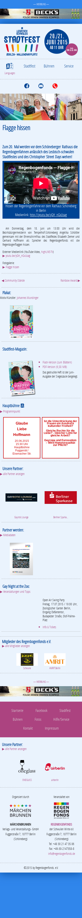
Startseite (17, 710)
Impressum (52, 728)
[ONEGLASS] (27, 766)
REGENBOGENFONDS (61, 824)
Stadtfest (29, 66)
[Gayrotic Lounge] (21, 497)
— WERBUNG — (41, 4)
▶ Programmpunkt (10, 411)
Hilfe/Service (61, 719)
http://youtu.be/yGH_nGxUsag (48, 215)
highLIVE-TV (47, 252)
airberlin (55, 780)
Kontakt (28, 728)
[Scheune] (27, 659)
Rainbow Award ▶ (70, 280)
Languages (10, 73)
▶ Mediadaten (7, 535)
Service (69, 66)
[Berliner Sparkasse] (61, 497)
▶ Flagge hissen (11, 267)
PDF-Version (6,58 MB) (55, 367)
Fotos (38, 719)
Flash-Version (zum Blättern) (57, 362)
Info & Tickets (49, 627)
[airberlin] (55, 766)
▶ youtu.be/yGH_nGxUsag (16, 255)
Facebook (41, 710)
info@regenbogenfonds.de (61, 853)
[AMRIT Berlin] (55, 659)
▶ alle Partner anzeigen (12, 474)
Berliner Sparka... (60, 517)
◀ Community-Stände (13, 280)
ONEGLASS (27, 780)
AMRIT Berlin (54, 668)
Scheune (27, 668)
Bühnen (49, 66)
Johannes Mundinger (27, 297)
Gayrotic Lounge (21, 517)
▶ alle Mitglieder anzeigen (16, 646)
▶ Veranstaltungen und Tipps (15, 591)
